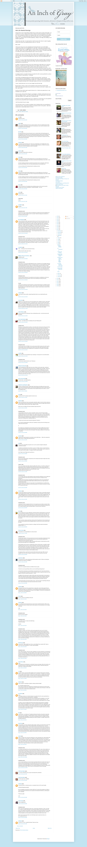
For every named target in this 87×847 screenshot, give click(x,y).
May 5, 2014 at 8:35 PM (22, 744)
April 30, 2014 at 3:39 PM (22, 453)
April (58, 243)
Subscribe (64, 39)
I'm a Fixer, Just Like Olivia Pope (60, 264)
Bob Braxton (20, 642)
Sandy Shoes (20, 661)
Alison (19, 596)
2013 (58, 278)
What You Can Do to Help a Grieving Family (66, 121)
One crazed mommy (22, 319)
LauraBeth (20, 247)
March (59, 273)
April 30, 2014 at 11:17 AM (22, 308)
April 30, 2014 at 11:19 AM (22, 315)
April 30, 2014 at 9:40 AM (22, 216)
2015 (58, 228)
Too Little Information (59, 180)
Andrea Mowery (21, 311)
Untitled (63, 128)
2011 (58, 281)
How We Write (60, 266)
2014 (58, 229)
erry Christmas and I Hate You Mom (62, 185)
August (59, 237)
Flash (58, 271)
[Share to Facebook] (24, 110)
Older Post (49, 828)
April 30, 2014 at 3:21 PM (22, 439)
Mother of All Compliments (60, 176)
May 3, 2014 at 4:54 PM (22, 732)
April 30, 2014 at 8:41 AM (22, 147)
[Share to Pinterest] (25, 110)
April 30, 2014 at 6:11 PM (22, 499)
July (58, 239)
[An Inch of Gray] (56, 94)
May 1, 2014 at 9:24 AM (22, 646)
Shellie (19, 736)
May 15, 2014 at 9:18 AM (22, 817)
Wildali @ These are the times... (24, 255)
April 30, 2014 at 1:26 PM (22, 391)
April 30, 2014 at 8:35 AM (22, 128)
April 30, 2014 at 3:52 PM (22, 461)
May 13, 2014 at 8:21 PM (22, 774)
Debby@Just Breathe (22, 365)
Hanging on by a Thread (60, 187)
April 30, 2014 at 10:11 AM (22, 243)
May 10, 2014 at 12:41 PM (22, 767)
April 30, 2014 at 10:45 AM (22, 289)
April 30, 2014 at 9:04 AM (22, 188)
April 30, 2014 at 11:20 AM (22, 322)
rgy (19, 117)
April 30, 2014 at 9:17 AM (22, 201)
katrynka (20, 435)
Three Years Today (65, 141)
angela (19, 123)
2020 (58, 220)
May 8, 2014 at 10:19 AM (22, 757)
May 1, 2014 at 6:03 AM (22, 609)
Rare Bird (57, 186)
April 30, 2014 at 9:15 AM (22, 195)
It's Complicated (60, 249)
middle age (23, 111)
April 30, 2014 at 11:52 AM (22, 349)
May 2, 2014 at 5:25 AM (22, 667)
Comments (68, 218)
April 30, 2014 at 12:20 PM (22, 362)
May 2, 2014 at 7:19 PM (22, 678)
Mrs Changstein (21, 219)
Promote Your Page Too (59, 95)
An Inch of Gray (58, 93)
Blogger (48, 838)
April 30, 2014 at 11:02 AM (22, 296)
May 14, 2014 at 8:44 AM (22, 797)
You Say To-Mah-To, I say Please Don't (62, 183)
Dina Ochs (20, 723)
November (59, 232)
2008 (58, 285)
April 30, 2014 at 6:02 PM (22, 487)
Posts (67, 216)
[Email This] (20, 110)
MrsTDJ (19, 131)
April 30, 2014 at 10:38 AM (22, 279)
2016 (58, 226)
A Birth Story (64, 168)
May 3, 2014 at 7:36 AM (22, 709)
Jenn (19, 394)
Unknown (20, 142)
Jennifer (19, 353)
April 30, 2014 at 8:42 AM (22, 153)
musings (26, 111)
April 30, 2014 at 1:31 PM (22, 397)
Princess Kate (21, 530)
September (59, 235)
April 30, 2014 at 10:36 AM (22, 272)
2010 (58, 282)
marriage (19, 111)
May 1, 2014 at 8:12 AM (22, 639)
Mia (19, 712)
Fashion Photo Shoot (59, 184)
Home (34, 828)
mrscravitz (20, 300)
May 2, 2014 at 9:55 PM (22, 690)
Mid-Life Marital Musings (59, 246)
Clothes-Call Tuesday (60, 252)
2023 (58, 216)
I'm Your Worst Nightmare (66, 154)
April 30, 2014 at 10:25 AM (22, 252)
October (59, 233)
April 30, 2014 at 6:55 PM (22, 507)
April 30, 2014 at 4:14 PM (22, 471)
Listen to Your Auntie (59, 188)
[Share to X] (22, 110)
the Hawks (20, 693)
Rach (19, 511)
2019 (58, 222)
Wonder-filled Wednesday (60, 269)
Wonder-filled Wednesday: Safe (60, 255)
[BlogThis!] (21, 110)
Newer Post (18, 828)
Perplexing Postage (59, 177)
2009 (58, 284)
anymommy (20, 557)
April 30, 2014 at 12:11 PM (22, 356)
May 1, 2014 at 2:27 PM (22, 658)
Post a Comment (20, 826)
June (59, 240)
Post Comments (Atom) (24, 830)
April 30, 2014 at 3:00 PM (22, 432)
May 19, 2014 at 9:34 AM (22, 823)
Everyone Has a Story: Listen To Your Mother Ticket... (60, 259)
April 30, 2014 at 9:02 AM (22, 167)
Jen (19, 671)
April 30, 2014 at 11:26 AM (22, 341)
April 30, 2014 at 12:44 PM (22, 381)
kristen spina (20, 800)
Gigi (19, 443)
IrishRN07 (20, 204)
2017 (58, 225)
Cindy (19, 157)
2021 (58, 219)
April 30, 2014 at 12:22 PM (22, 375)
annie (19, 192)
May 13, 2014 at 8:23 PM (22, 780)
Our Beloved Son (65, 135)
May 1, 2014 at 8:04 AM (22, 625)
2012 (58, 279)
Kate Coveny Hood (21, 378)
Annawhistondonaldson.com (61, 90)
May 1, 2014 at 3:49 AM (22, 592)
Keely (19, 184)
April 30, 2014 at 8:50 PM (22, 583)
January (59, 276)
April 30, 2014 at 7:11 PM (22, 533)
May (58, 242)
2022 (58, 217)
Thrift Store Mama (21, 771)
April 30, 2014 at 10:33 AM (22, 258)
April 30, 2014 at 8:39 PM (22, 554)
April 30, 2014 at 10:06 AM (22, 233)
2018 (58, 223)
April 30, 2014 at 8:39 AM (22, 139)
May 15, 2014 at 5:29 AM (22, 803)
